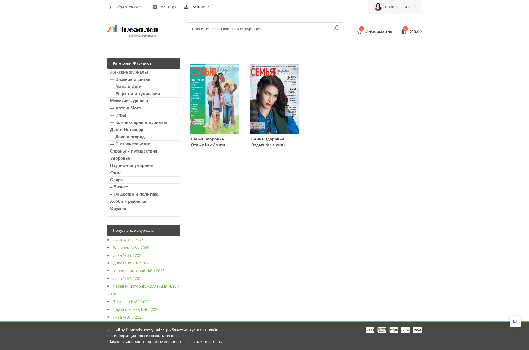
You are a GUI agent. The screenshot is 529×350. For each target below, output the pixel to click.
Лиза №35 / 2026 (128, 317)
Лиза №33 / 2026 (128, 255)
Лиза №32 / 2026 (128, 239)
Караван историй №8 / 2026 (139, 270)
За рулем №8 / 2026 (131, 247)
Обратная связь (129, 6)
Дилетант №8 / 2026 (132, 263)
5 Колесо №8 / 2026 (131, 301)
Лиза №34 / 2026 (128, 278)
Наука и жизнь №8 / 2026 (136, 309)
